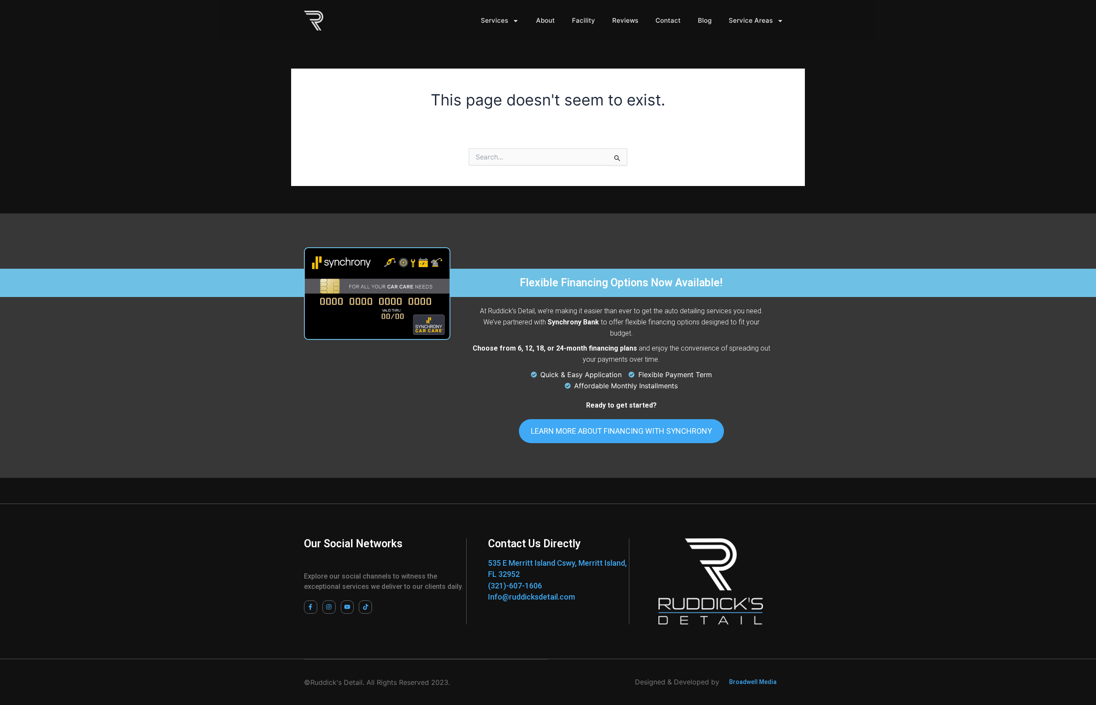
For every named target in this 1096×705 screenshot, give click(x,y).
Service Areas (751, 20)
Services (494, 20)
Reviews (625, 20)
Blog (705, 20)
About (545, 20)
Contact (668, 20)
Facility (583, 20)
